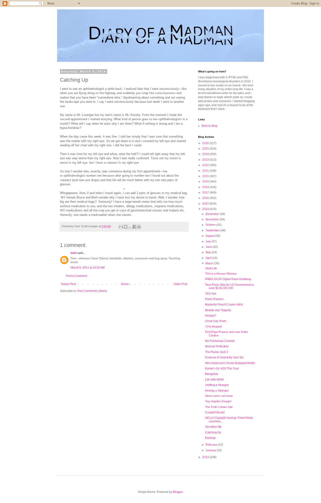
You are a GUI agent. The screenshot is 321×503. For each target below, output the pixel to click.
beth (73, 253)
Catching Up (213, 432)
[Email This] (121, 226)
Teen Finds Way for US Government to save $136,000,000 (229, 286)
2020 (206, 176)
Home (125, 284)
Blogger (178, 492)
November (213, 219)
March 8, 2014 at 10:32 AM (87, 267)
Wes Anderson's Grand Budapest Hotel (230, 363)
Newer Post (68, 284)
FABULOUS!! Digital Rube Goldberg (228, 279)
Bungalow (211, 374)
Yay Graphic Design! (218, 401)
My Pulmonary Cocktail (220, 341)
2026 (206, 143)
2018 (206, 187)
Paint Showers (214, 299)
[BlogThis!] (125, 226)
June (209, 247)
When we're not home (219, 396)
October (211, 224)
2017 (206, 192)
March (210, 263)
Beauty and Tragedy (218, 310)
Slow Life (211, 268)
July (208, 241)
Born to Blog (209, 125)
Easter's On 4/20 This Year (222, 368)
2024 (206, 154)
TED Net (210, 293)
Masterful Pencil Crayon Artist (224, 304)
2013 (206, 457)
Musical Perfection (217, 346)
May (209, 252)
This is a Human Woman (220, 273)
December (213, 214)
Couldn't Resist (214, 412)
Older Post (180, 284)
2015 (206, 203)
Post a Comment (76, 275)
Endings (210, 438)
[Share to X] (130, 226)
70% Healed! (213, 326)
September (213, 230)
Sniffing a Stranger (217, 385)
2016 (206, 198)
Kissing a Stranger (217, 390)
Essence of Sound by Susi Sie (224, 357)
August (210, 236)
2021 (206, 170)
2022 (206, 165)
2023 (206, 159)
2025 (206, 148)
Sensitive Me (213, 426)
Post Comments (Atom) (92, 291)
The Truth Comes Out (218, 407)
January (211, 450)
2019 (206, 181)
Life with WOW (214, 379)
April (209, 258)
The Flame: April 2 (216, 352)
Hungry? (210, 315)
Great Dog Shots (215, 321)
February (212, 444)
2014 (206, 209)
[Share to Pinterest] (139, 226)
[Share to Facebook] (134, 226)
